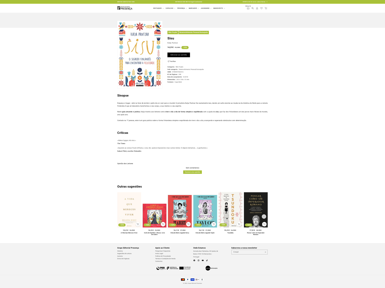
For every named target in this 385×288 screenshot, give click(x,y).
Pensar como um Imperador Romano (255, 233)
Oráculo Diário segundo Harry (180, 233)
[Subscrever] (265, 252)
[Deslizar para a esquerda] (121, 216)
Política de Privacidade (163, 256)
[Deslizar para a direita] (264, 216)
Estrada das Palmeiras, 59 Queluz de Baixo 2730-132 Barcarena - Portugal (205, 254)
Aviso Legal (159, 253)
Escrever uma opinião (192, 172)
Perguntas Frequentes (162, 251)
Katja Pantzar (172, 43)
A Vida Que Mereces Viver (129, 233)
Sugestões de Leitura (124, 253)
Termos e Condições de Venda (165, 258)
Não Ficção (172, 32)
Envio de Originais (123, 258)
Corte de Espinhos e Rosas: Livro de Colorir (154, 233)
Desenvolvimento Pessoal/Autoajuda (193, 32)
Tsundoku (230, 233)
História (120, 251)
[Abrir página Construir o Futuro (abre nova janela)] (173, 268)
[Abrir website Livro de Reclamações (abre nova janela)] (211, 268)
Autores (120, 256)
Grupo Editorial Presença (195, 283)
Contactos (158, 261)
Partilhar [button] (173, 61)
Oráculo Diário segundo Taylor (205, 233)
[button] (158, 8)
